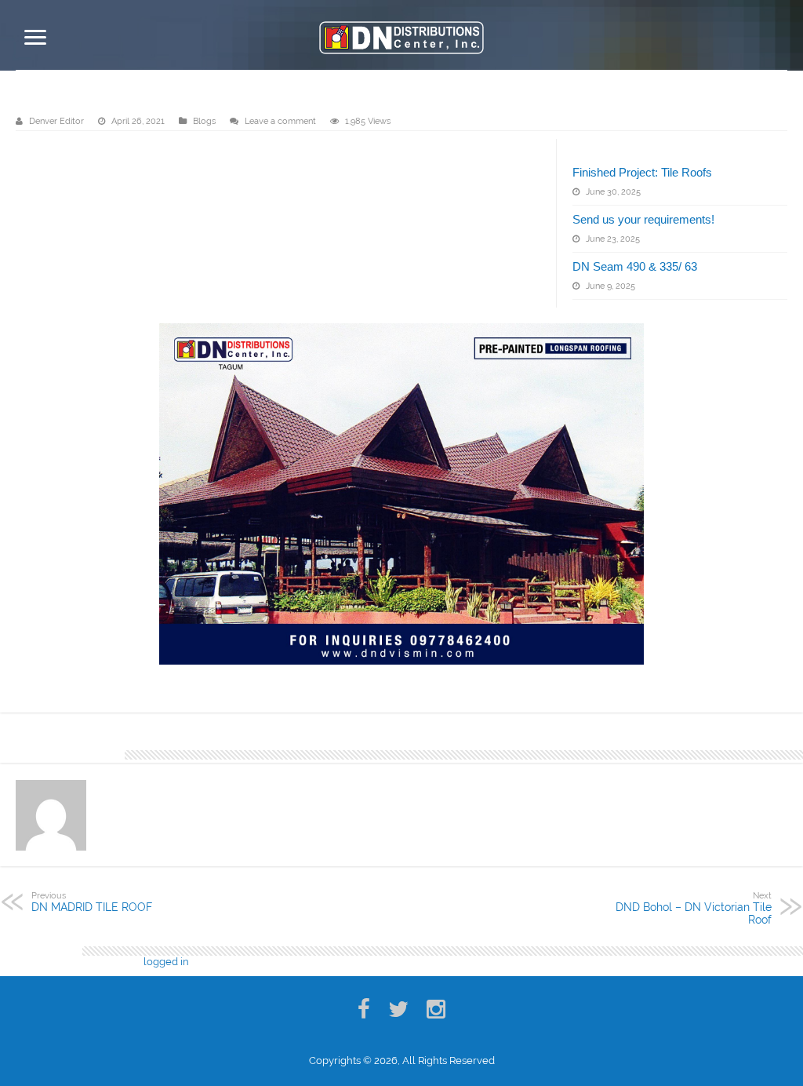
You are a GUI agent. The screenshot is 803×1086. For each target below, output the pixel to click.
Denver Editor (56, 121)
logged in (166, 962)
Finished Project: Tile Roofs (642, 172)
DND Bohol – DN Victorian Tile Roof (694, 908)
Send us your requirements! (643, 219)
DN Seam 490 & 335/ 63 (634, 266)
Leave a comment (280, 121)
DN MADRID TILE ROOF (91, 901)
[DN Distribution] (401, 34)
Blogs (204, 121)
